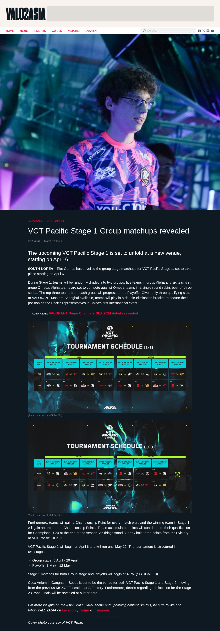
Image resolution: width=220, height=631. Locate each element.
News (24, 30)
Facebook (69, 610)
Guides (57, 30)
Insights (40, 30)
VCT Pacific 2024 (57, 220)
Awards (91, 30)
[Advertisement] (130, 13)
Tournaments (35, 220)
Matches (74, 30)
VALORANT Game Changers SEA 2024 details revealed (93, 313)
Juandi (35, 241)
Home (10, 30)
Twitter (84, 610)
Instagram (101, 610)
